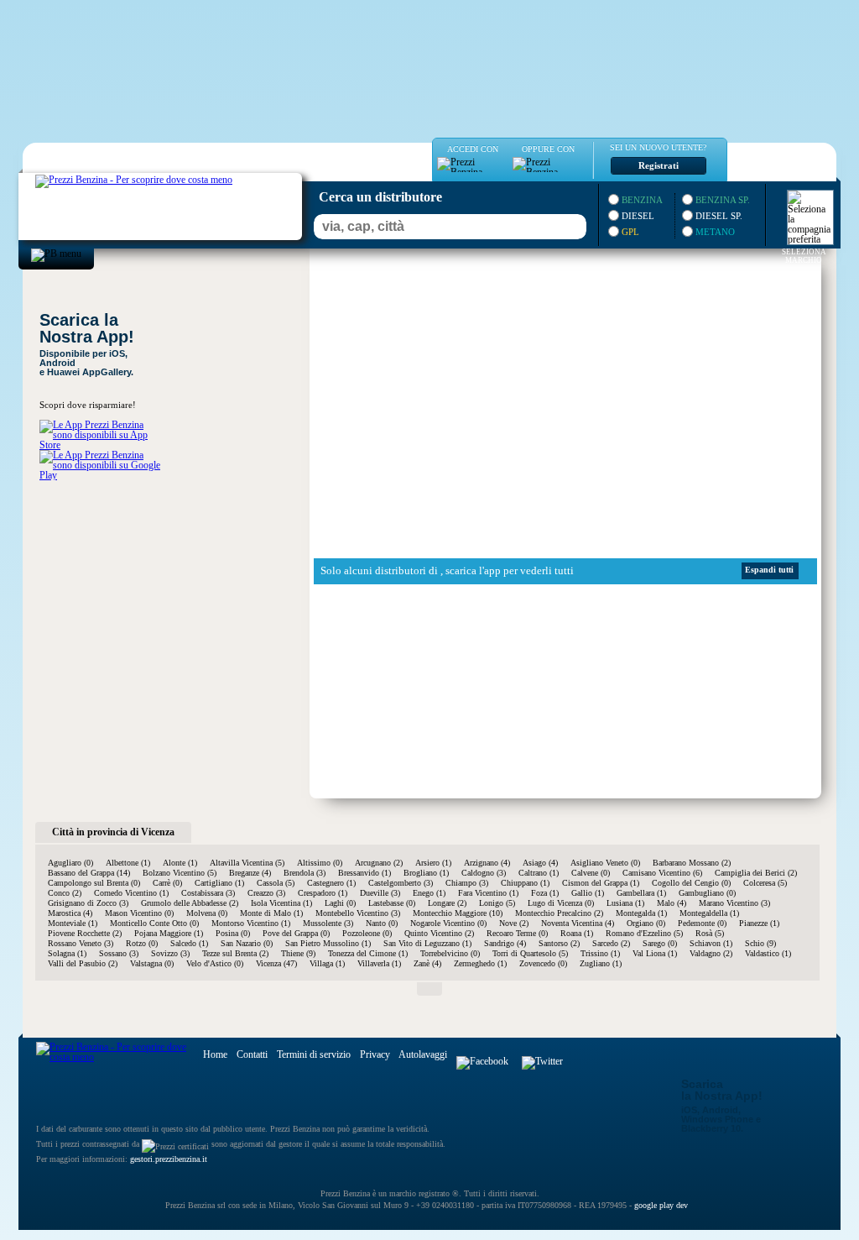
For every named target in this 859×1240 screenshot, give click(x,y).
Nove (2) (513, 923)
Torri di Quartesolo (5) (530, 953)
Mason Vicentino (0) (139, 913)
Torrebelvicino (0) (450, 953)
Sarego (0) (660, 943)
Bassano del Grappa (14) (89, 872)
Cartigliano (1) (219, 882)
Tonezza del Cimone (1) (368, 953)
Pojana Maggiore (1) (168, 933)
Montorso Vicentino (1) (250, 923)
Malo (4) (671, 903)
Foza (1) (545, 892)
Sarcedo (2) (611, 943)
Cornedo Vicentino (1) (131, 892)
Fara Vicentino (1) (488, 892)
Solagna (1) (67, 953)
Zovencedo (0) (543, 963)
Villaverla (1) (379, 963)
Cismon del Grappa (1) (600, 882)
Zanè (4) (427, 963)
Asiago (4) (540, 862)
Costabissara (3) (208, 892)
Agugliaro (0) (70, 862)
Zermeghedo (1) (480, 963)
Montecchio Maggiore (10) (457, 913)
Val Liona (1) (655, 953)
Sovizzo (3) (170, 953)
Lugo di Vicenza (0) (561, 903)
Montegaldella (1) (709, 913)
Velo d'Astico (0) (214, 963)
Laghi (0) (340, 903)
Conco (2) (64, 892)
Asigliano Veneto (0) (605, 862)
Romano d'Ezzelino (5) (644, 933)
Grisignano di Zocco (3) (88, 903)
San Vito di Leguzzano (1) (427, 943)
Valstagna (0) (152, 963)
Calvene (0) (590, 872)
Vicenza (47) (276, 963)
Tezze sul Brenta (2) (235, 953)
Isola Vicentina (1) (281, 903)
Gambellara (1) (641, 892)
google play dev (661, 1205)
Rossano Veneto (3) (80, 943)
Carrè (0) (167, 882)
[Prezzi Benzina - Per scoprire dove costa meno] (117, 178)
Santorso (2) (559, 943)
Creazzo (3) (266, 892)
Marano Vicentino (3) (734, 903)
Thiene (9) (298, 953)
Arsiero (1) (433, 862)
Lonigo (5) (497, 903)
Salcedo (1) (189, 943)
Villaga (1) (327, 963)
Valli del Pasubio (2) (82, 963)
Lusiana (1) (625, 903)
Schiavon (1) (711, 943)
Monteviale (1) (72, 923)
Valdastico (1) (768, 953)
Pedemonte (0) (702, 923)
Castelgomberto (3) (400, 882)
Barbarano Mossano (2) (692, 862)
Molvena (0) (206, 913)
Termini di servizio (314, 1054)
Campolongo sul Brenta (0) (94, 882)
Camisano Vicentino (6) (662, 872)
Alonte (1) (180, 862)
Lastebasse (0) (391, 903)
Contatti (252, 1054)
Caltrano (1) (538, 872)
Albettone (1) (128, 862)
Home (215, 1054)
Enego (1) (429, 892)
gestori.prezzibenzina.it (168, 1159)
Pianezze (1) (759, 923)
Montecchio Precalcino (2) (559, 913)
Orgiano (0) (646, 923)
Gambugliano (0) (707, 892)
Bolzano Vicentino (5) (179, 872)
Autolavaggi (422, 1054)
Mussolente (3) (328, 923)
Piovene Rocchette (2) (85, 933)
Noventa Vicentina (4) (577, 923)
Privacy (375, 1054)
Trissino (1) (600, 953)
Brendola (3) (304, 872)
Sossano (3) (118, 953)
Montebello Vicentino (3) (357, 913)
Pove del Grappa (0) (296, 933)
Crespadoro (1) (322, 892)
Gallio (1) (587, 892)
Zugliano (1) (601, 963)
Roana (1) (576, 933)
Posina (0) (233, 933)
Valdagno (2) (711, 953)
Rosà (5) (709, 933)
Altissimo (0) (319, 862)
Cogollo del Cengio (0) (691, 882)
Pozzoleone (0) (367, 933)
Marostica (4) (70, 913)
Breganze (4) (250, 872)
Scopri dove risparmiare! (87, 405)
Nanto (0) (382, 923)
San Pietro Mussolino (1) (328, 943)
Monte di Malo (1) (271, 913)
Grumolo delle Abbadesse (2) (189, 903)
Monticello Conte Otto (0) (154, 923)
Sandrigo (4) (505, 943)
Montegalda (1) (641, 913)
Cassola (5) (275, 882)
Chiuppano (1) (525, 882)
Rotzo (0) (142, 943)
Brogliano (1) (426, 872)
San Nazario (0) (247, 943)
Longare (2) (447, 903)
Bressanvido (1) (364, 872)
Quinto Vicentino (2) (439, 933)
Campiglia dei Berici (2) (756, 872)
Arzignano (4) (487, 862)
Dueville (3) (380, 892)
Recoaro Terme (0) (517, 933)
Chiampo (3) (466, 882)
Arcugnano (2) (379, 862)
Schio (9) (760, 943)
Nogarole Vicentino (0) (448, 923)
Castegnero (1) (331, 882)
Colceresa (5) (765, 882)
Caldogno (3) (483, 872)
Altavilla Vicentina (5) (247, 862)
